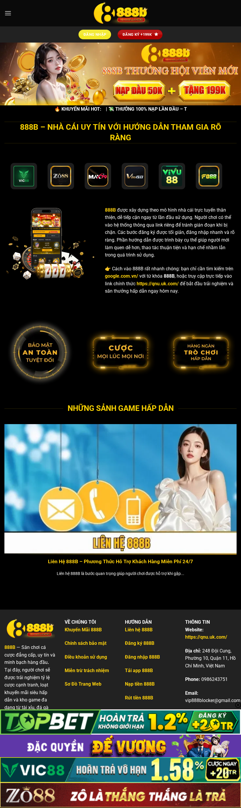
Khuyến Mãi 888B (83, 629)
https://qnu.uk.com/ (158, 283)
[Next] (228, 496)
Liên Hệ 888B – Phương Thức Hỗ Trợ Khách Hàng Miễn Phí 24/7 (120, 561)
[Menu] (7, 13)
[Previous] (12, 496)
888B (110, 210)
